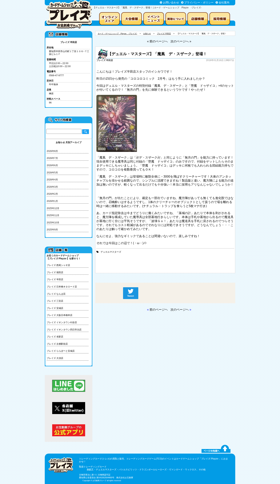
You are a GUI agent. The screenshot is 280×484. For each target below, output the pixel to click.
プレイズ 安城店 (55, 308)
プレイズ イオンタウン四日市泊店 (64, 329)
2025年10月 (53, 222)
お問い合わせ (171, 2)
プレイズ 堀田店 (55, 272)
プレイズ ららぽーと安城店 (61, 351)
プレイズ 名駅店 (55, 336)
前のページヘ (159, 309)
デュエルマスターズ (111, 252)
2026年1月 (52, 201)
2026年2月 (52, 194)
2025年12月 (53, 208)
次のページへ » (180, 41)
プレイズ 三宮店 (55, 301)
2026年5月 (52, 172)
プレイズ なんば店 (56, 294)
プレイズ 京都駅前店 (57, 344)
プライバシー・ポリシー (199, 2)
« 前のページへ (157, 41)
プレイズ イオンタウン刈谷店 (62, 322)
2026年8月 (52, 151)
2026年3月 (52, 187)
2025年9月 (52, 229)
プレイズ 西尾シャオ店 (58, 265)
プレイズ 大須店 (55, 358)
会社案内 (224, 2)
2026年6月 (52, 165)
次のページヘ (179, 309)
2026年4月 (52, 179)
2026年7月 (52, 158)
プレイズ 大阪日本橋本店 (59, 315)
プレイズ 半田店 (55, 279)
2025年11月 (53, 215)
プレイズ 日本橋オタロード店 (62, 286)
